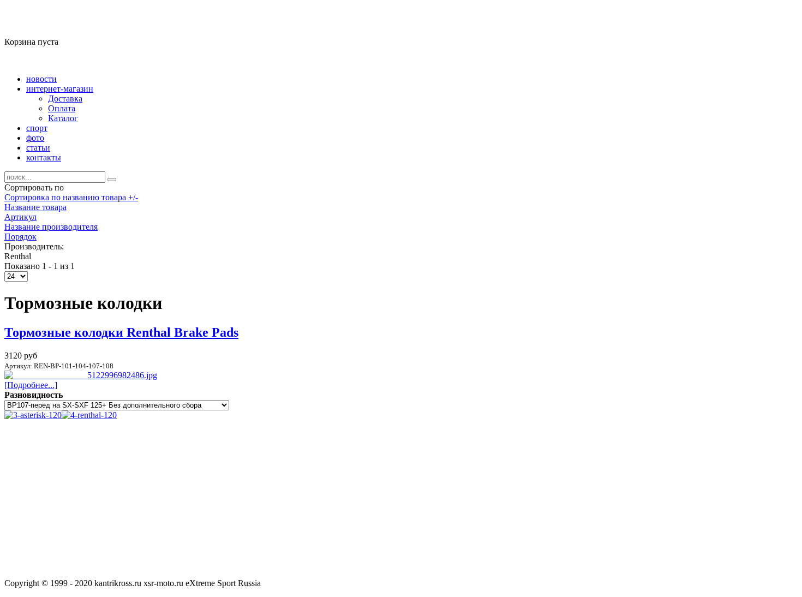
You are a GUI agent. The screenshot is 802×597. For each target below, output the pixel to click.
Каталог (63, 118)
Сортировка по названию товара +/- (71, 197)
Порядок (20, 236)
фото (35, 137)
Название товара (35, 207)
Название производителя (51, 226)
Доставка (65, 98)
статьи (38, 147)
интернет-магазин (59, 88)
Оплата (61, 108)
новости (41, 78)
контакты (43, 157)
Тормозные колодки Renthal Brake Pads (121, 332)
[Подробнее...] (30, 385)
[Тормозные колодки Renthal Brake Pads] (80, 375)
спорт (36, 128)
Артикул (20, 217)
